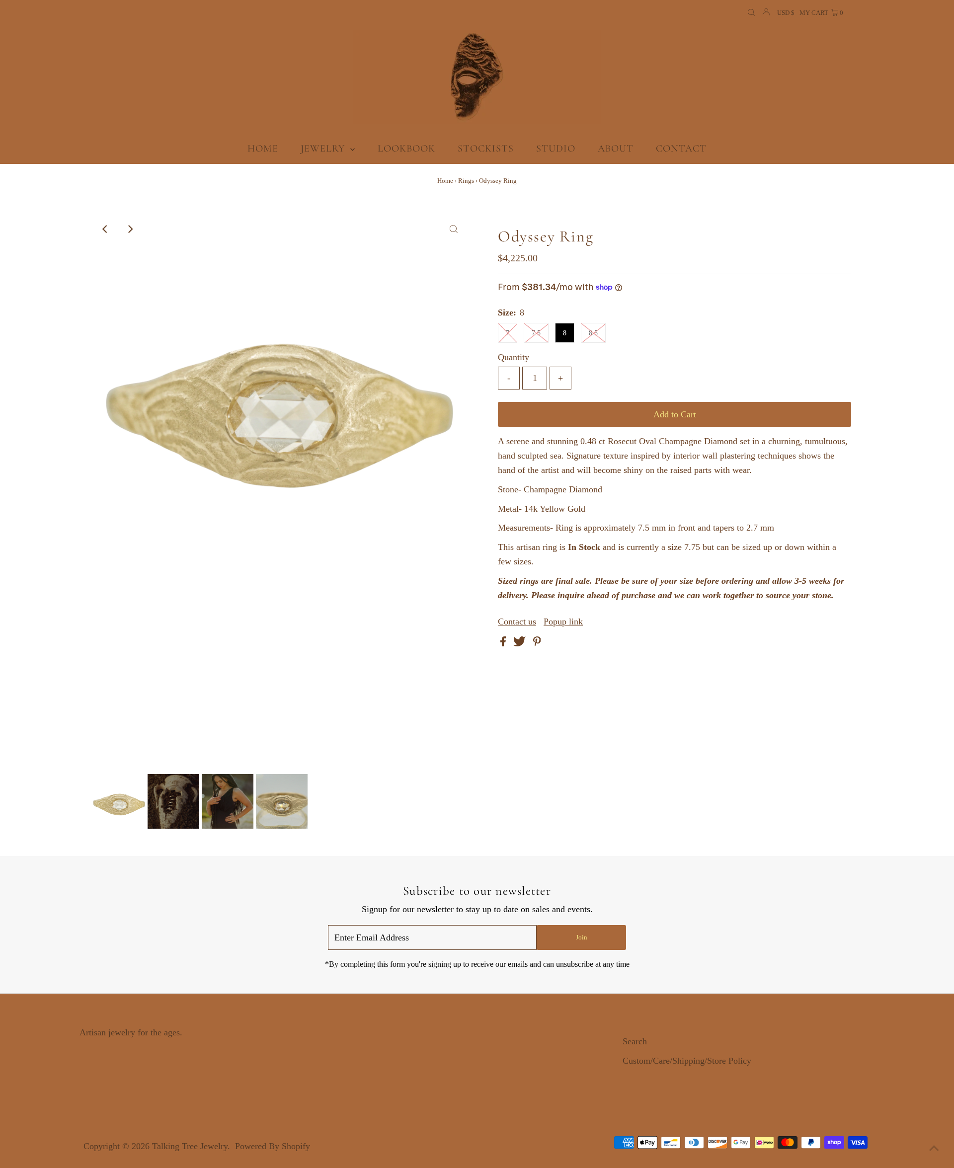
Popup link (563, 621)
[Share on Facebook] (504, 643)
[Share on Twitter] (520, 643)
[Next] (130, 229)
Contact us (517, 621)
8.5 (593, 333)
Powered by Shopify (272, 1146)
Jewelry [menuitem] (324, 149)
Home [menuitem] (262, 149)
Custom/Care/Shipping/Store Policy (687, 1061)
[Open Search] (751, 13)
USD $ (786, 12)
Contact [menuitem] (681, 149)
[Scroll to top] (934, 1148)
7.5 (536, 333)
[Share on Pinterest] (537, 643)
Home (445, 180)
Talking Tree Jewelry (190, 1146)
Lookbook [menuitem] (406, 149)
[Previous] (105, 229)
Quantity (513, 357)
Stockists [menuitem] (486, 149)
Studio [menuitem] (555, 149)
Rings (466, 180)
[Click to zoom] (454, 229)
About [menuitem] (616, 149)
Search (635, 1041)
